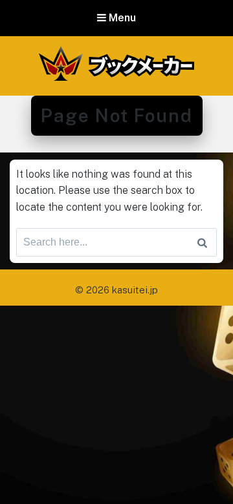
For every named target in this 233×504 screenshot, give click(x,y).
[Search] (202, 242)
